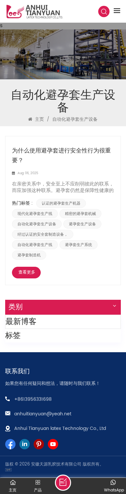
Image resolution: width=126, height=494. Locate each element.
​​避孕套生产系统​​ (78, 244)
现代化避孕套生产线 (34, 213)
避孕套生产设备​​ (82, 224)
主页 (39, 119)
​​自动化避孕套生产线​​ (34, 244)
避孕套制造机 (29, 255)
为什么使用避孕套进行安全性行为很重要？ (61, 155)
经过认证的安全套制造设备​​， (42, 234)
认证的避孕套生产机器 (61, 203)
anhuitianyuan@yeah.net (42, 414)
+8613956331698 (33, 399)
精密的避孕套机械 (80, 213)
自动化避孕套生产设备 (36, 224)
